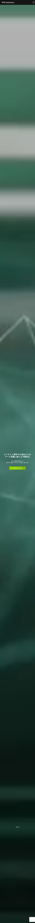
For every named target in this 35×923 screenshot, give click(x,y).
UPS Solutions (8, 2)
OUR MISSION (17, 468)
